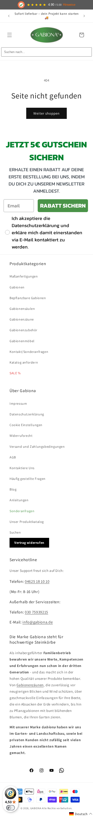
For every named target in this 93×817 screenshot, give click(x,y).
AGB (13, 457)
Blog (13, 489)
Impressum (18, 403)
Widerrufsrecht (21, 435)
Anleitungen (19, 500)
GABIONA (35, 808)
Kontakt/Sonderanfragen (29, 352)
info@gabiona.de (37, 622)
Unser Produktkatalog (27, 522)
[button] (9, 35)
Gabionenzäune (22, 319)
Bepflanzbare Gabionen (28, 298)
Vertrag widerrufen (29, 542)
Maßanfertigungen (24, 276)
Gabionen (17, 287)
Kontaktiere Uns (22, 468)
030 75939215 (36, 612)
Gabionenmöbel (22, 341)
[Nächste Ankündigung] (84, 16)
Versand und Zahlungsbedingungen (37, 446)
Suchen (15, 532)
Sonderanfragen (22, 511)
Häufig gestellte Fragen (28, 479)
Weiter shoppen (46, 113)
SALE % (15, 373)
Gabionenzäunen (29, 685)
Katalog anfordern (24, 362)
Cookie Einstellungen (26, 425)
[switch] (10, 807)
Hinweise (69, 4)
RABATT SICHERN (63, 205)
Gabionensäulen (22, 308)
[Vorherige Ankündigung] (9, 16)
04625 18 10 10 (37, 581)
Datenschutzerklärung (27, 414)
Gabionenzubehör (23, 330)
